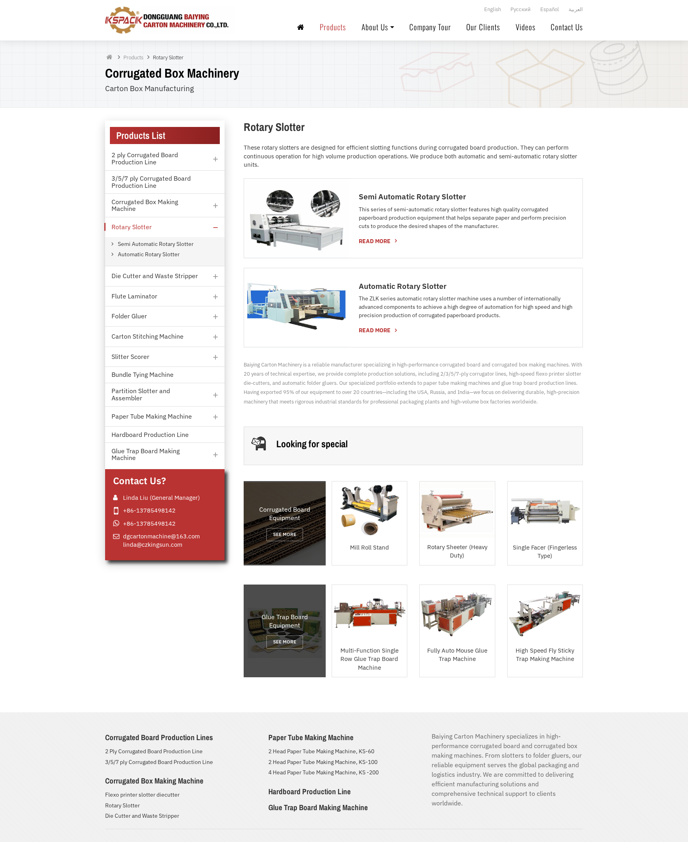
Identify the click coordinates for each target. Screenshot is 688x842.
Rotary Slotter (122, 805)
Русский (520, 9)
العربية (576, 9)
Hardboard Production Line (309, 791)
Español (549, 9)
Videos (526, 27)
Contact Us (567, 27)
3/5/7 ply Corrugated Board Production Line (159, 762)
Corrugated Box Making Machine (154, 781)
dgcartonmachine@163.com (161, 536)
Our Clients (483, 27)
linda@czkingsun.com (152, 544)
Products (333, 27)
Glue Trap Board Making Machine (318, 807)
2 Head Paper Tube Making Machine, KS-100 (322, 762)
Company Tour (430, 27)
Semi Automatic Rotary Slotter (412, 196)
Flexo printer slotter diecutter (142, 794)
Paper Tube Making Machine (311, 737)
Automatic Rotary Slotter (402, 286)
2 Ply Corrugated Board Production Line (154, 751)
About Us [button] (375, 27)
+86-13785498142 (149, 510)
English (492, 9)
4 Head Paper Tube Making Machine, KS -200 (323, 772)
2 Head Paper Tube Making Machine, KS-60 (321, 751)
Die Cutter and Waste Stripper (142, 815)
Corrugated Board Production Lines (159, 737)
